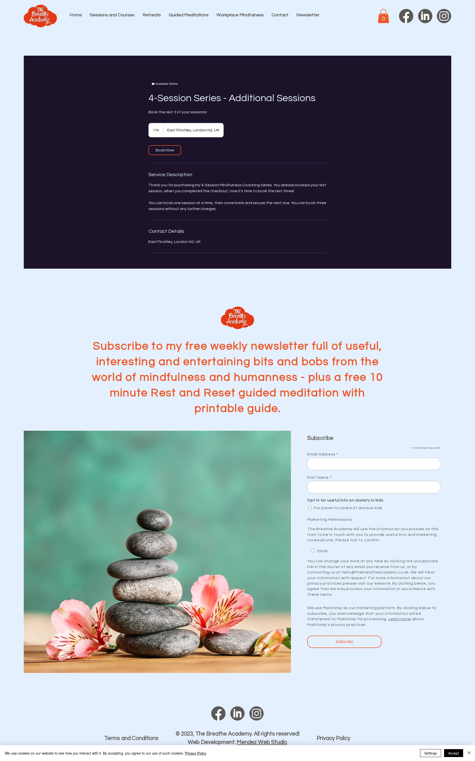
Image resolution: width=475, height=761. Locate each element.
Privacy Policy (333, 738)
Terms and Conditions (131, 738)
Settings (430, 753)
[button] (383, 16)
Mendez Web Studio (262, 742)
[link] (164, 150)
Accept (453, 753)
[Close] (469, 753)
